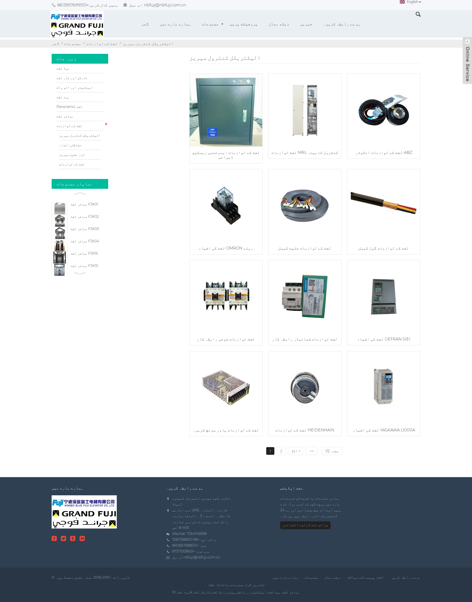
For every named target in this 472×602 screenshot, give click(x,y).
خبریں (306, 24)
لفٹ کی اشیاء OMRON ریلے (226, 248)
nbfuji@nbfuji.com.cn (202, 557)
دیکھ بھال (279, 24)
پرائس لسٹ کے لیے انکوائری (305, 525)
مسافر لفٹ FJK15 (84, 253)
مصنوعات (210, 24)
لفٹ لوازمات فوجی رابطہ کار (226, 339)
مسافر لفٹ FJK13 (84, 266)
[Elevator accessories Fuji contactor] (226, 296)
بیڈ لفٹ (63, 68)
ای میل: (157, 5)
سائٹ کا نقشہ (218, 585)
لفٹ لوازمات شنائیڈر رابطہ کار (305, 339)
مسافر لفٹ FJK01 (84, 204)
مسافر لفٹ (65, 116)
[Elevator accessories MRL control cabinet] (304, 109)
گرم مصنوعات (241, 585)
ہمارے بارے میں (175, 24)
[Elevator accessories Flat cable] (304, 205)
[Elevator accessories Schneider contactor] (304, 296)
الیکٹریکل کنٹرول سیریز (148, 43)
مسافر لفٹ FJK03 (85, 229)
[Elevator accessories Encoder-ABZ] (383, 109)
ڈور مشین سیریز (72, 154)
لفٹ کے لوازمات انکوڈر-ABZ (383, 152)
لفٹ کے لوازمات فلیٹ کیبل (304, 248)
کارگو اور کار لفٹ (72, 78)
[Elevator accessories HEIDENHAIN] (304, 387)
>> (312, 451)
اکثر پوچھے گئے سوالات (365, 577)
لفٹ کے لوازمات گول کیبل (383, 248)
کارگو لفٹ (202, 592)
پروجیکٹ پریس (244, 24)
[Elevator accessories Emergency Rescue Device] (226, 109)
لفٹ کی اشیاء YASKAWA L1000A (384, 430)
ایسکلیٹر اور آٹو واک (75, 87)
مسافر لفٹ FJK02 (85, 216)
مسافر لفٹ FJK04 (85, 241)
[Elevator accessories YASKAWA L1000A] (383, 387)
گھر (145, 24)
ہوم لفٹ (63, 97)
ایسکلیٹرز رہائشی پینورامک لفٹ (239, 592)
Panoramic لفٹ (69, 106)
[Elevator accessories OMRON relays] (226, 205)
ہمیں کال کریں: (87, 5)
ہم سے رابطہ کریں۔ (342, 24)
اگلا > (296, 451)
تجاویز (259, 585)
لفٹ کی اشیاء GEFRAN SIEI (383, 339)
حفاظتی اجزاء (70, 145)
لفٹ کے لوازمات (102, 43)
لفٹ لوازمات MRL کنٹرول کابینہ (304, 152)
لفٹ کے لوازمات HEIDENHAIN (304, 430)
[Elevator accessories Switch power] (226, 387)
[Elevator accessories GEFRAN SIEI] (383, 296)
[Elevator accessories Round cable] (383, 205)
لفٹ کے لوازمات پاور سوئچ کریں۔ (226, 430)
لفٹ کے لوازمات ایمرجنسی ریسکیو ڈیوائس (226, 155)
